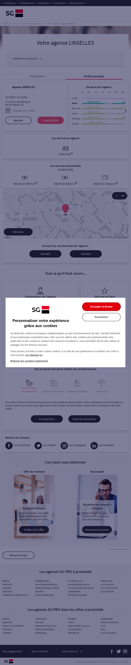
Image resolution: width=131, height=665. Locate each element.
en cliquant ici (34, 355)
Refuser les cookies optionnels (29, 361)
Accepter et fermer (101, 306)
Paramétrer (101, 317)
